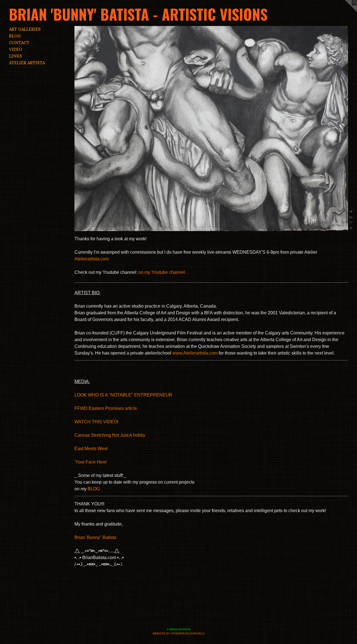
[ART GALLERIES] (211, 128)
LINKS (15, 56)
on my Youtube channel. (162, 272)
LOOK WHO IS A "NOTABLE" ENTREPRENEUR (123, 395)
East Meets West (91, 448)
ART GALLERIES (25, 29)
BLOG (15, 36)
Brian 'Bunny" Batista (95, 537)
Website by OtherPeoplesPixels (179, 633)
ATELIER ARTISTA (27, 62)
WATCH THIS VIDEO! (96, 421)
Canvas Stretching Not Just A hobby (109, 435)
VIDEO (15, 49)
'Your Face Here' (90, 462)
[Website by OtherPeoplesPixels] (346, 11)
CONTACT (19, 42)
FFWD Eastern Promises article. (106, 408)
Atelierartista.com (91, 258)
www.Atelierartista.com (195, 353)
